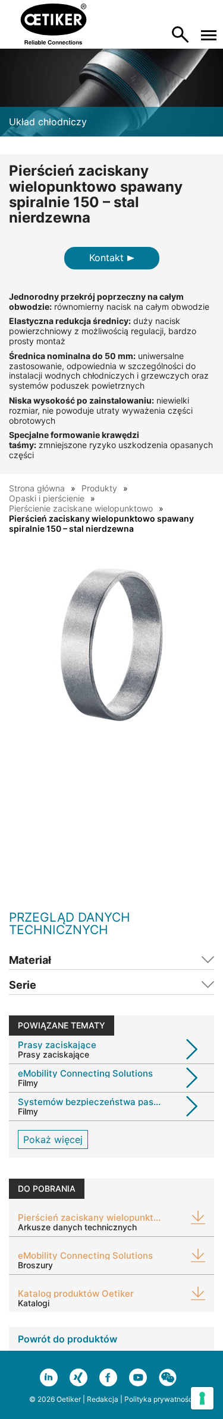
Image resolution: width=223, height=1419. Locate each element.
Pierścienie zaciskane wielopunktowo (81, 508)
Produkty (99, 488)
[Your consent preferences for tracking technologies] (202, 1398)
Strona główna (37, 488)
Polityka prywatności (159, 1399)
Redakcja (102, 1399)
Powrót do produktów (67, 1339)
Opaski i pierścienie (46, 498)
